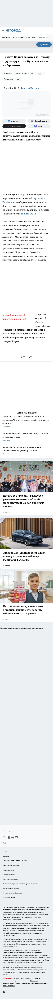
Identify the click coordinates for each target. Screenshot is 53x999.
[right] (50, 37)
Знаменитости (12, 79)
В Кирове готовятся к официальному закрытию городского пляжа (25, 436)
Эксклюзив (5, 37)
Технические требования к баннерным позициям (20, 884)
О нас (5, 851)
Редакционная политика (11, 888)
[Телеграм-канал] (13, 837)
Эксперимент (18, 37)
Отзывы (6, 856)
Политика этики (9, 874)
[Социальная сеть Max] (39, 126)
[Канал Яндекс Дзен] (14, 126)
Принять (44, 44)
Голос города (31, 37)
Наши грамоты (8, 870)
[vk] (23, 357)
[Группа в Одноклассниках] (9, 837)
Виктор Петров (30, 88)
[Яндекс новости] (39, 121)
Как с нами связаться (10, 879)
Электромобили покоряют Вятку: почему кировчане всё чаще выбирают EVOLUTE (22, 450)
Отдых (40, 73)
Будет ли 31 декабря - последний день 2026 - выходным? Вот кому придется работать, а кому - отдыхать (26, 421)
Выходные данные (9, 898)
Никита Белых (28, 213)
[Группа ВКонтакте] (14, 121)
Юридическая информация (13, 893)
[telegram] (31, 357)
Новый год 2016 (24, 73)
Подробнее (17, 919)
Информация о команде (11, 865)
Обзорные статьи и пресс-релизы (15, 861)
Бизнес (8, 73)
